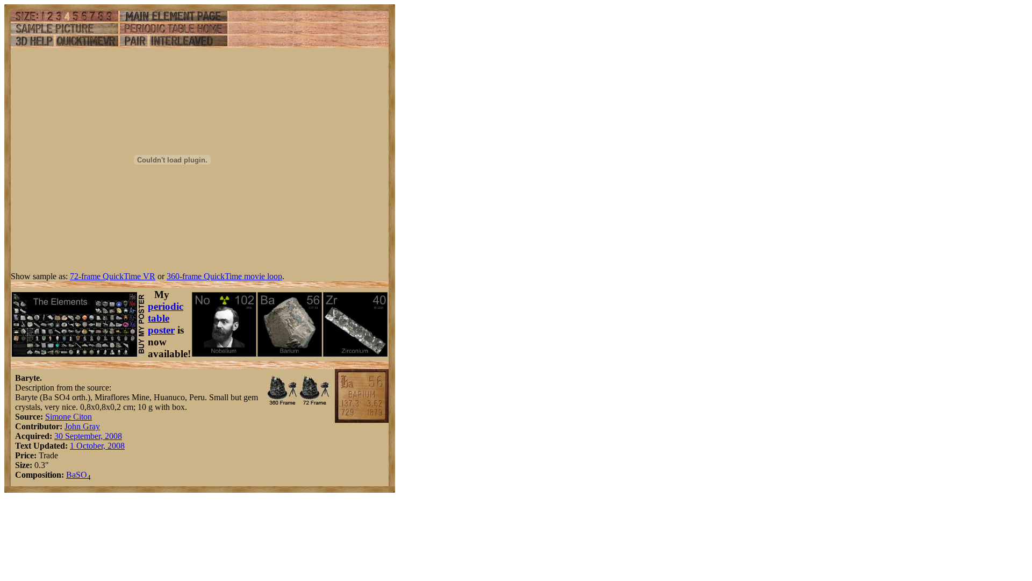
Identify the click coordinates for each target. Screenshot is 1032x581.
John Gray (82, 426)
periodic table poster (165, 318)
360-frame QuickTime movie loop (224, 276)
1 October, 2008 (97, 445)
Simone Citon (68, 416)
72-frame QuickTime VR (112, 276)
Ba (71, 474)
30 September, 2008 (88, 436)
